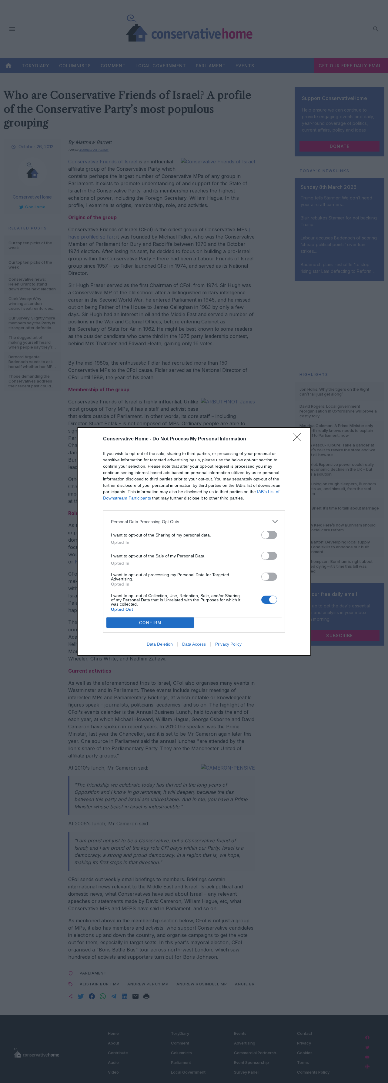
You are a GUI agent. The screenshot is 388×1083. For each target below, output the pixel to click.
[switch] (269, 535)
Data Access (194, 644)
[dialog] (194, 541)
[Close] (299, 439)
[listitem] (194, 521)
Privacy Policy (228, 644)
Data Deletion (160, 644)
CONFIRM (150, 622)
